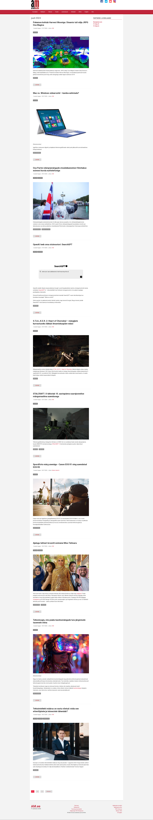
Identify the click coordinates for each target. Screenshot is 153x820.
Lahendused (65, 12)
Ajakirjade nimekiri (117, 805)
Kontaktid (35, 12)
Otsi (93, 12)
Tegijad (35, 177)
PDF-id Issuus (118, 809)
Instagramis (36, 599)
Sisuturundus (36, 152)
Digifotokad (36, 527)
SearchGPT (42, 290)
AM (53, 28)
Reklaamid (76, 807)
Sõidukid (73, 12)
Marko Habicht (55, 470)
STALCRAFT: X (56, 444)
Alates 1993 (119, 810)
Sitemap (76, 805)
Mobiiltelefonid (46, 229)
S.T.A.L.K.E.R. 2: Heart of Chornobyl (62, 369)
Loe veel (38, 85)
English (86, 12)
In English (119, 812)
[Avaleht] (35, 4)
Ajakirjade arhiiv (118, 807)
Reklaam (43, 12)
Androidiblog (36, 229)
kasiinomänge (77, 688)
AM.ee (35, 806)
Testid (56, 12)
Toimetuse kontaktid (76, 809)
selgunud (79, 593)
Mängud (35, 77)
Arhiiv (80, 12)
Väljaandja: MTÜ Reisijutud (76, 810)
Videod (50, 12)
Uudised (35, 32)
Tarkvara (35, 305)
